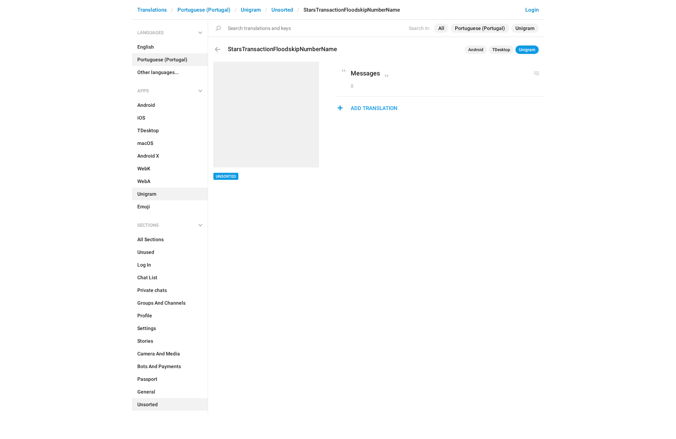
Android (475, 49)
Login (532, 10)
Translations (152, 10)
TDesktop (501, 49)
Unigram (251, 10)
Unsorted (282, 10)
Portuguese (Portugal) (203, 10)
